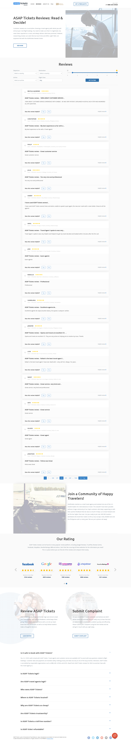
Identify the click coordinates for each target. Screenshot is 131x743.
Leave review (27, 636)
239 (66, 478)
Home (32, 4)
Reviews (38, 4)
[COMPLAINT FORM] (115, 736)
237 (57, 478)
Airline (15, 77)
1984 (75, 478)
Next (115, 570)
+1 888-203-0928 (112, 5)
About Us (46, 4)
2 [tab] (66, 583)
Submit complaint (80, 636)
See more (20, 45)
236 (53, 478)
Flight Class (42, 77)
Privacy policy (50, 738)
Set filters (92, 80)
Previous (15, 570)
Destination (42, 70)
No (49, 111)
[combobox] (25, 73)
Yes (43, 111)
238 (61, 478)
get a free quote (81, 4)
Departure (16, 70)
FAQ (52, 4)
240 (70, 478)
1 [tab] (64, 583)
